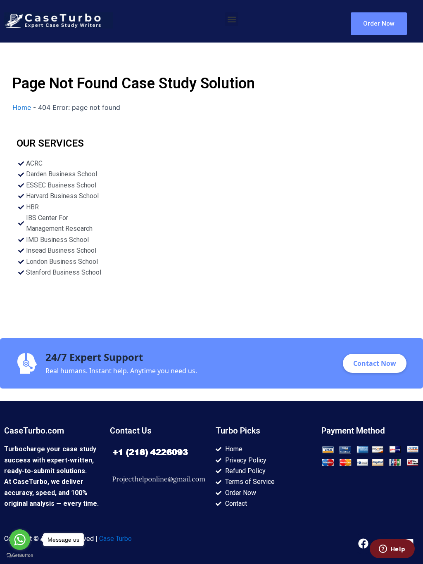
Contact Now (374, 363)
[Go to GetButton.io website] (20, 555)
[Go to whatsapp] (20, 539)
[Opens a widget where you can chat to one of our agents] (392, 549)
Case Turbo (115, 539)
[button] (231, 19)
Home (21, 107)
